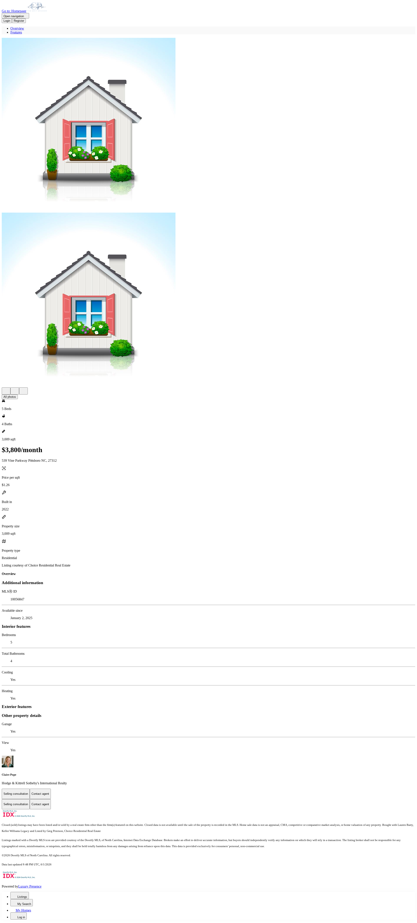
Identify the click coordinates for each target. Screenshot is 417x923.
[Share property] (23, 391)
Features (16, 32)
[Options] (6, 391)
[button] (208, 125)
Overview (17, 28)
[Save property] (14, 391)
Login (6, 20)
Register (19, 20)
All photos (9, 396)
